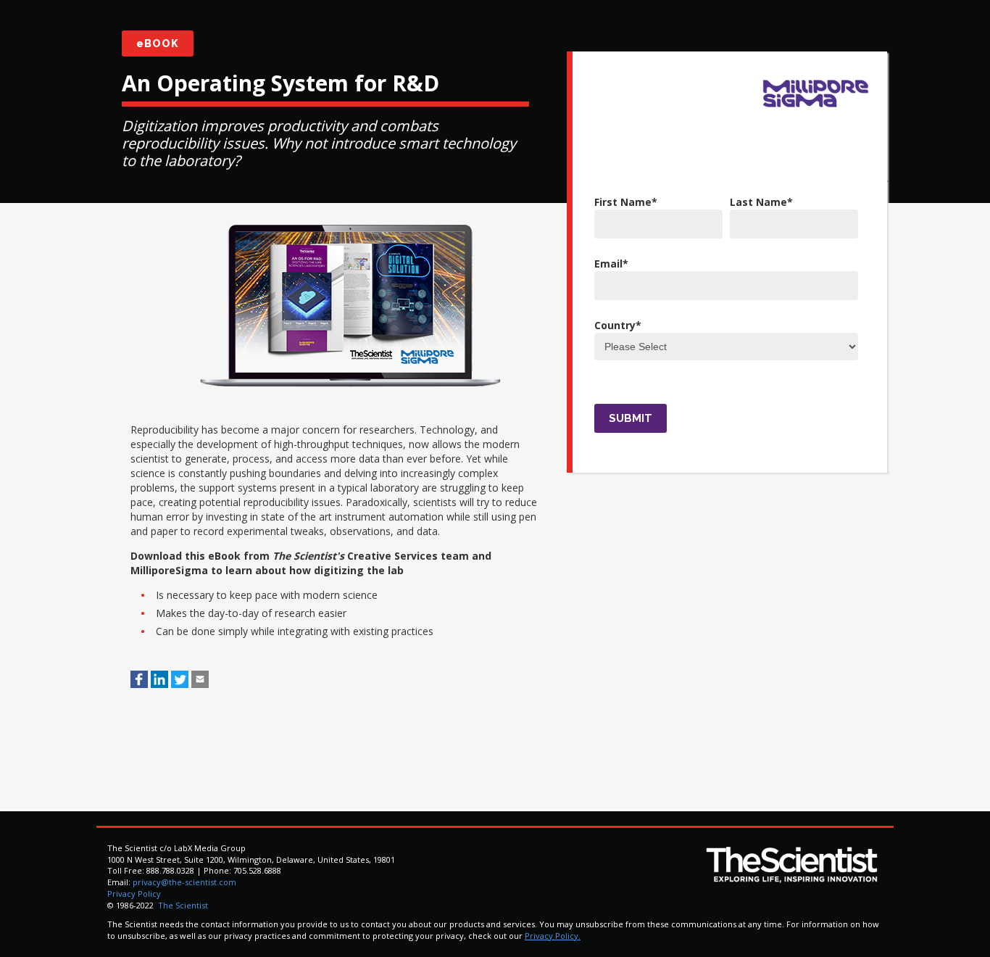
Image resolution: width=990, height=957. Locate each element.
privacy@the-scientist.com (184, 882)
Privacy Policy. (553, 935)
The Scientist (182, 905)
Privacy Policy (134, 893)
